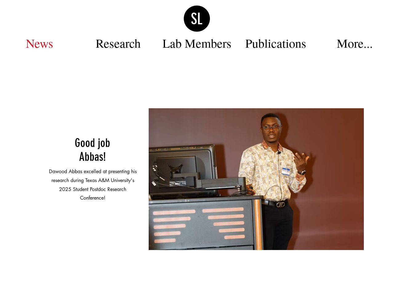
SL (197, 19)
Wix (242, 289)
